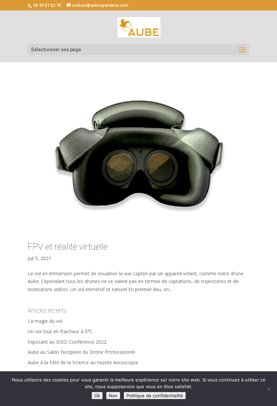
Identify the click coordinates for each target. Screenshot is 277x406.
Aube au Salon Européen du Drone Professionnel (81, 352)
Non (113, 395)
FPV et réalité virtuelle (68, 247)
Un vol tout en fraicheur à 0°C (60, 331)
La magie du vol (45, 321)
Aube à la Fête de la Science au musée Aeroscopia (83, 362)
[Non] (268, 388)
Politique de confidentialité (154, 395)
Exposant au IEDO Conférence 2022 (67, 342)
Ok (97, 395)
